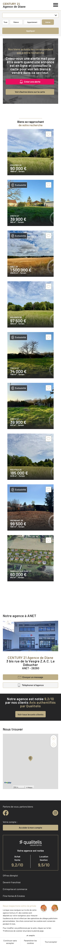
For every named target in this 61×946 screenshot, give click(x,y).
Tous (5, 22)
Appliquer (30, 31)
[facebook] (6, 813)
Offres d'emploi (10, 875)
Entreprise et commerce (15, 889)
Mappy (30, 787)
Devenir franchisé (12, 882)
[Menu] (55, 4)
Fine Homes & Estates (14, 896)
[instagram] (55, 813)
